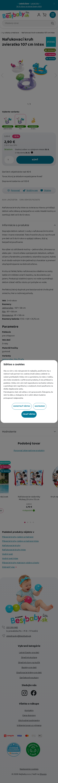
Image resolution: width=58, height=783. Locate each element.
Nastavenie (40, 406)
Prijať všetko (29, 414)
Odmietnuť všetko (21, 406)
